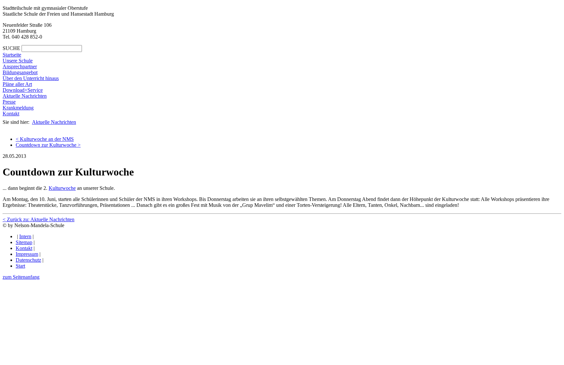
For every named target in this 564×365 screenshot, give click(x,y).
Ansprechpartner (20, 66)
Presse (9, 102)
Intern (25, 236)
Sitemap (24, 242)
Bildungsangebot (20, 72)
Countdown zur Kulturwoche (48, 145)
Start (20, 266)
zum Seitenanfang (21, 277)
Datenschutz (28, 260)
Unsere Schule (18, 60)
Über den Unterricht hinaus (31, 78)
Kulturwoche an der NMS (45, 139)
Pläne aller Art (17, 84)
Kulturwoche (62, 188)
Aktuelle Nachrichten (25, 96)
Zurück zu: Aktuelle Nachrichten (38, 219)
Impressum (27, 254)
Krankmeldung (18, 107)
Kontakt (11, 113)
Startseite (12, 55)
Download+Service (23, 90)
